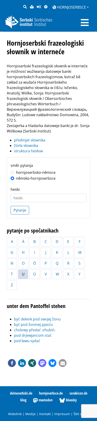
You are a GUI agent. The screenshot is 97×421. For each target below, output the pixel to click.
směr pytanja (22, 165)
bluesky (71, 399)
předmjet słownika (29, 140)
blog (23, 399)
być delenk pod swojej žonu (37, 319)
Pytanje (20, 210)
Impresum (62, 414)
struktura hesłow (28, 150)
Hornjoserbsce (71, 7)
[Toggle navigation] (85, 22)
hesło (15, 189)
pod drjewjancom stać (33, 335)
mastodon (45, 399)
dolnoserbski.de (21, 393)
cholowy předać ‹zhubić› (34, 329)
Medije (30, 414)
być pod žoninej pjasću (33, 324)
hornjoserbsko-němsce (35, 172)
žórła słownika (26, 145)
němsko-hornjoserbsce (35, 178)
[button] (12, 363)
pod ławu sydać (27, 340)
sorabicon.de (78, 393)
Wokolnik (15, 414)
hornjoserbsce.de (51, 393)
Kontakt (45, 414)
